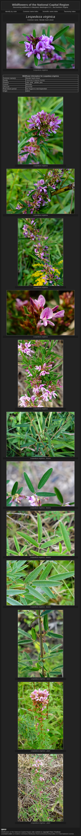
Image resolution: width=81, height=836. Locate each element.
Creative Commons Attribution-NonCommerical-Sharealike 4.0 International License (44, 834)
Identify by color (11, 11)
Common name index (30, 11)
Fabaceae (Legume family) (35, 80)
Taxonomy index (70, 11)
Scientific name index (50, 11)
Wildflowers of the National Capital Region (16, 832)
